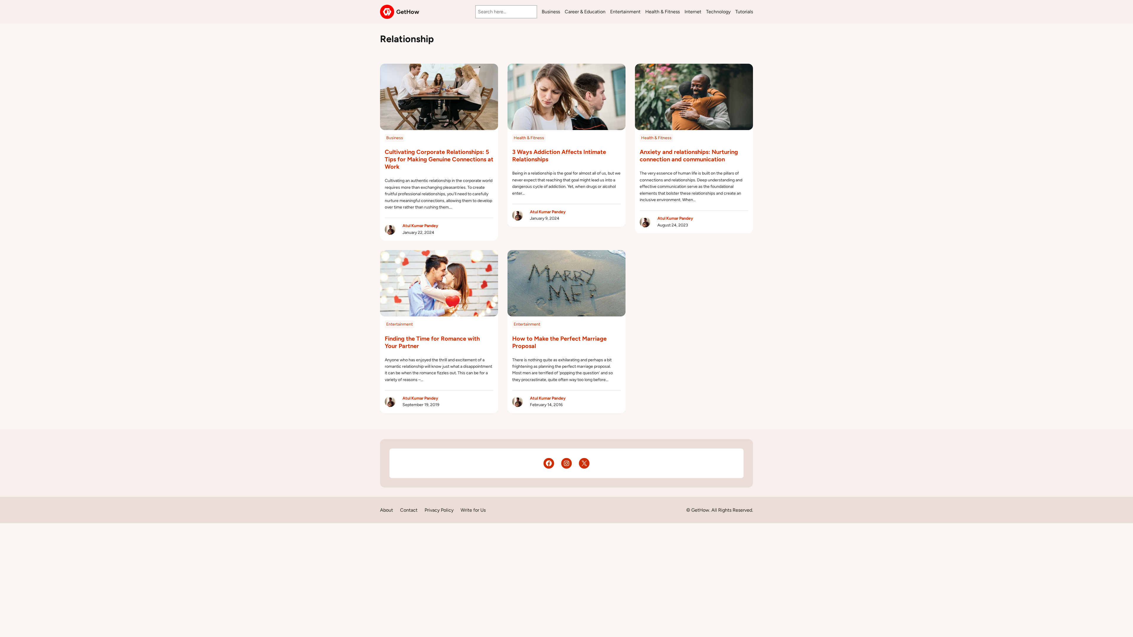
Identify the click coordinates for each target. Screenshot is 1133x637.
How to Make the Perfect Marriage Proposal (559, 342)
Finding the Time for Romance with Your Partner (432, 342)
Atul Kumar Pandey (420, 225)
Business (394, 137)
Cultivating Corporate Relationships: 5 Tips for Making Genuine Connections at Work (439, 159)
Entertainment (399, 324)
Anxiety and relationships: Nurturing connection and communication (689, 155)
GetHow (407, 11)
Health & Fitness (529, 137)
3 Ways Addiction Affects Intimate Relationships (559, 155)
